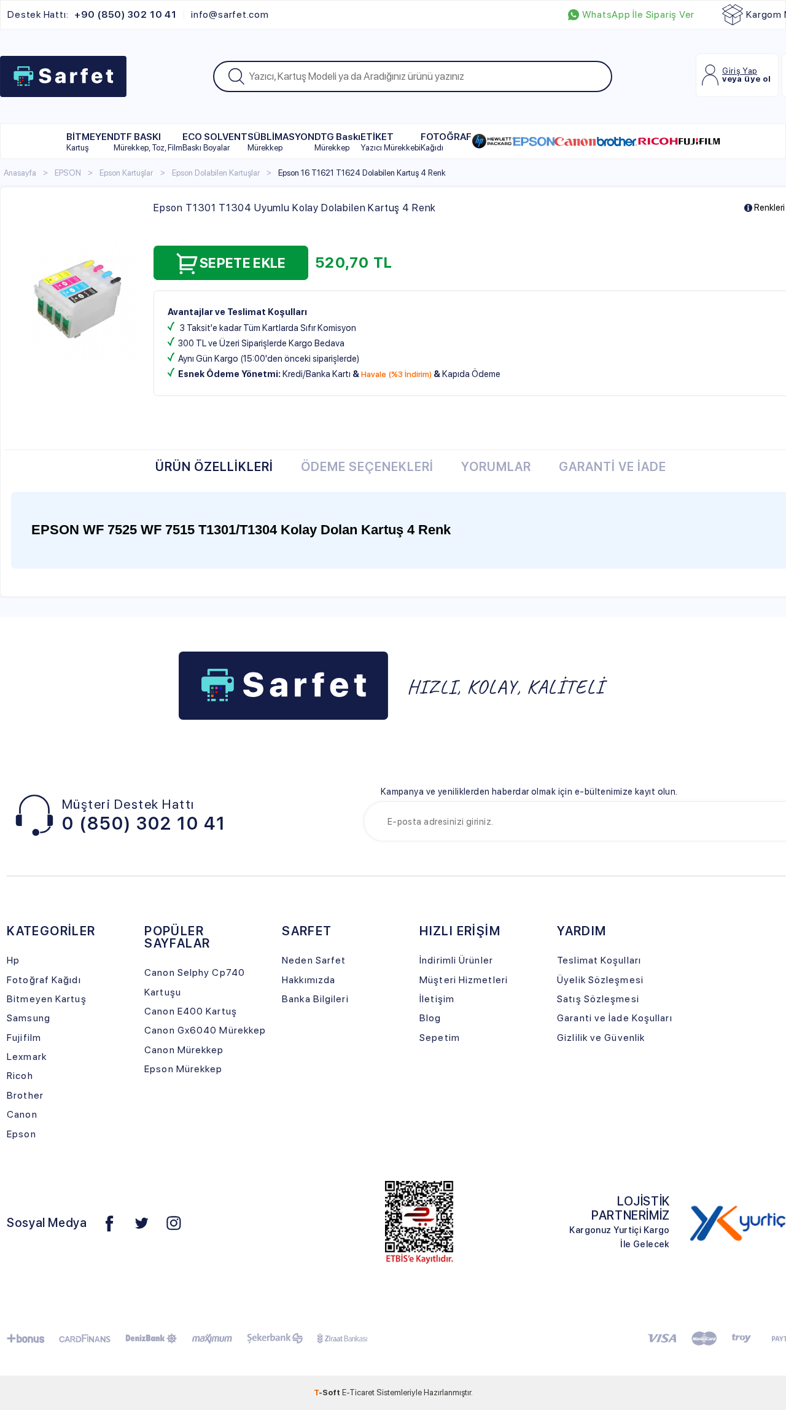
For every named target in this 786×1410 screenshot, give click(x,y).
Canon (22, 1114)
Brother (25, 1095)
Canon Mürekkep (184, 1050)
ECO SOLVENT (214, 141)
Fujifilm (24, 1037)
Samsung (28, 1018)
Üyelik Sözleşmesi (600, 980)
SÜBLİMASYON (280, 141)
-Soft (328, 1392)
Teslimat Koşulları (599, 960)
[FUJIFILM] (699, 141)
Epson (21, 1134)
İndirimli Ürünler (456, 960)
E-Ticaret (358, 1392)
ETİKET (390, 141)
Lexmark (27, 1056)
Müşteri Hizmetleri (463, 980)
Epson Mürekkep (183, 1069)
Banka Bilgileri (315, 999)
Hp (13, 960)
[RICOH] (658, 141)
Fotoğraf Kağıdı (43, 980)
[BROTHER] (616, 141)
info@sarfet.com (230, 15)
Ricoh (20, 1075)
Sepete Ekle (243, 263)
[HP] (492, 141)
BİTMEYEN (90, 141)
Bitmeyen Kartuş (46, 999)
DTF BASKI (148, 141)
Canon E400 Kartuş (190, 1011)
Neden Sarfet (314, 960)
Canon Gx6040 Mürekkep (205, 1030)
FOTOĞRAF (446, 141)
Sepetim (439, 1037)
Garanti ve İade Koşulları (614, 1018)
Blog (430, 1018)
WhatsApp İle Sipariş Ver (638, 14)
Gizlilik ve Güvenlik (601, 1037)
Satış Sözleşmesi (598, 999)
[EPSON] (533, 141)
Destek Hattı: (91, 15)
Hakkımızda (308, 980)
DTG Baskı (337, 141)
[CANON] (575, 141)
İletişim (436, 999)
